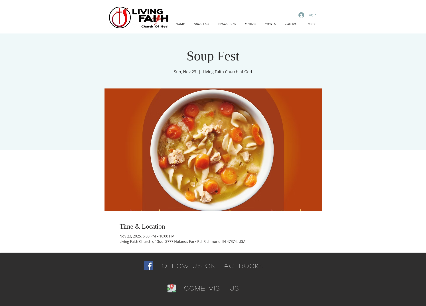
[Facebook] (148, 265)
